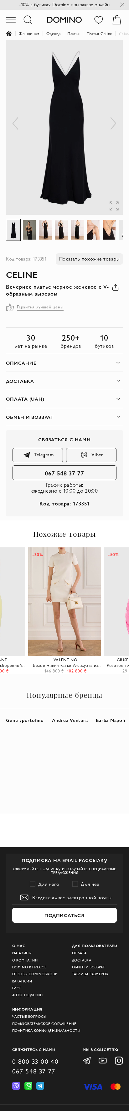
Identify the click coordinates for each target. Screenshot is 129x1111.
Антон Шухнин (27, 995)
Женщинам (29, 33)
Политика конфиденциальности (46, 1030)
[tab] (64, 363)
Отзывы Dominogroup (34, 974)
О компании (25, 960)
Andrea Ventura (70, 720)
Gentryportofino (25, 720)
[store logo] (64, 20)
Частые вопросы (29, 1016)
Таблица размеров (90, 974)
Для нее (90, 884)
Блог (16, 988)
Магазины (22, 953)
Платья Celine (99, 33)
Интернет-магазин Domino (12, 34)
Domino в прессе (29, 967)
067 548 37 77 (64, 473)
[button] (110, 52)
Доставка (81, 960)
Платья (73, 33)
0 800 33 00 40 (35, 1061)
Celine (22, 274)
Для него (48, 884)
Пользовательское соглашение (44, 1024)
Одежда (53, 33)
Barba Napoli (110, 720)
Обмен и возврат (88, 967)
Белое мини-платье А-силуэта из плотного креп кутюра (65, 665)
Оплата (79, 953)
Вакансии (22, 981)
